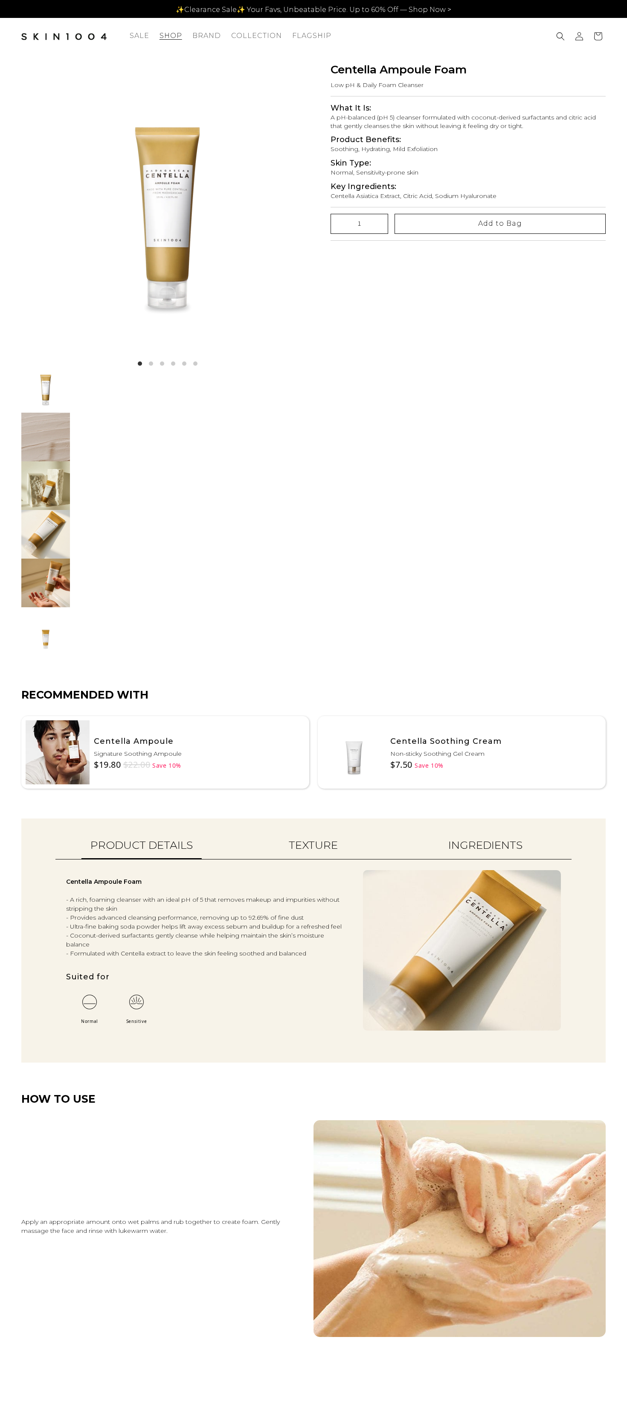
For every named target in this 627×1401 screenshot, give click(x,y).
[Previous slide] (22, 1238)
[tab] (141, 849)
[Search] (560, 36)
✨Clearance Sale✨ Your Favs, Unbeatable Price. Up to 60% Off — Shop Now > (313, 10)
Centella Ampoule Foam (399, 69)
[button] (170, 36)
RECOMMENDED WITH (84, 694)
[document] (167, 209)
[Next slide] (604, 1238)
